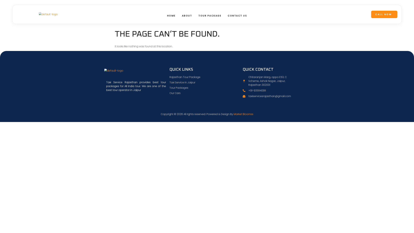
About (187, 15)
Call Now (383, 14)
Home (171, 15)
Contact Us (237, 15)
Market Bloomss (243, 114)
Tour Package (209, 15)
